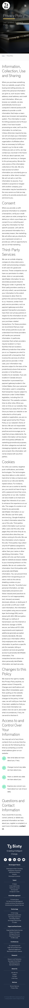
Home (3, 55)
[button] (25, 5)
